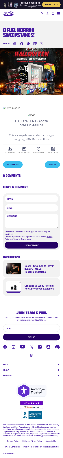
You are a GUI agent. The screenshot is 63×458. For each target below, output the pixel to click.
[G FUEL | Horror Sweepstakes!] (9, 13)
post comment (31, 245)
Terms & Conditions (12, 447)
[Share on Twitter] (41, 43)
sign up (31, 337)
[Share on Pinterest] (28, 43)
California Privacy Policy (32, 441)
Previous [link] (14, 164)
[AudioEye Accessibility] (31, 391)
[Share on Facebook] (21, 43)
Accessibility (51, 441)
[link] (31, 268)
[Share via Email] (14, 43)
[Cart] (53, 13)
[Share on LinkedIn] (35, 43)
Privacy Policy (13, 441)
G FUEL (12, 453)
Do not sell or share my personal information (41, 447)
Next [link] (51, 164)
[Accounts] (47, 13)
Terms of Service (19, 239)
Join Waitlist (51, 4)
